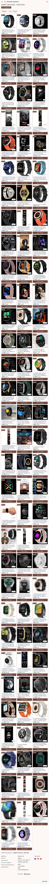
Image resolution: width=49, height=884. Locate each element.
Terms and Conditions (6, 862)
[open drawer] (2, 2)
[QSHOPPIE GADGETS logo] (5, 2)
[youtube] (41, 859)
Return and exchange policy (7, 864)
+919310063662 (21, 866)
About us (3, 858)
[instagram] (38, 859)
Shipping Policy (4, 867)
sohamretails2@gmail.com (23, 869)
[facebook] (35, 859)
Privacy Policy (4, 860)
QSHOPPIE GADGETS (13, 1)
